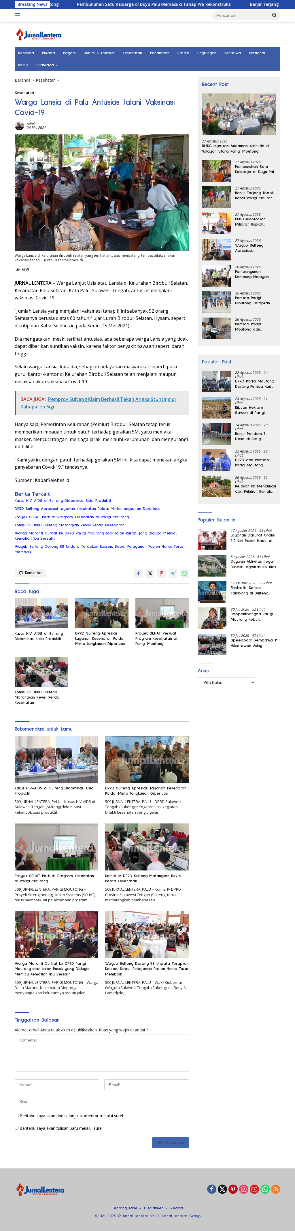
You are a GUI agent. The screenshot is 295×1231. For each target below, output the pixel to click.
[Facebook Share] (138, 573)
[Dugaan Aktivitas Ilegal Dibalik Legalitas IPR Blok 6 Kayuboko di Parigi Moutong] (212, 566)
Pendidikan (159, 53)
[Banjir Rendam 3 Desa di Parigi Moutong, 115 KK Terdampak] (216, 434)
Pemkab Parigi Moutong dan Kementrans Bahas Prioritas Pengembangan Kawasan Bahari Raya (252, 327)
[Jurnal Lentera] (39, 34)
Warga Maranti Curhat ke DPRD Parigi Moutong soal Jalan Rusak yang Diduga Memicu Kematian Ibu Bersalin (96, 536)
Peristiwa (232, 53)
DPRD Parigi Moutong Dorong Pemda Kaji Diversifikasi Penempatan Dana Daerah (254, 384)
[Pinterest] (233, 1190)
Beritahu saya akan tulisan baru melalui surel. (61, 1128)
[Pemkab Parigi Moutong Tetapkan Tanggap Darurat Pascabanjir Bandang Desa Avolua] (216, 302)
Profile (183, 53)
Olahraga (45, 65)
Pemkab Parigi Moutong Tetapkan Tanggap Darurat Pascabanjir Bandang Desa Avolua (255, 301)
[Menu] (18, 15)
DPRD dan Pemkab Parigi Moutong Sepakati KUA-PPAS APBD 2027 (253, 463)
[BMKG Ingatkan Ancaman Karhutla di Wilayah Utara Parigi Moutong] (239, 114)
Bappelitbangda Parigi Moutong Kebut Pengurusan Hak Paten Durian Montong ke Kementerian (252, 617)
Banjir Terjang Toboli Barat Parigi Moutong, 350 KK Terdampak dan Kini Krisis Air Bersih (255, 196)
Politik (23, 65)
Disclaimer (153, 1208)
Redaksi (177, 1208)
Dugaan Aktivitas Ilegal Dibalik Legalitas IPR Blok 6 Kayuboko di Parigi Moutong (255, 564)
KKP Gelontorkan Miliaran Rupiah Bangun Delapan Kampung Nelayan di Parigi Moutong (254, 222)
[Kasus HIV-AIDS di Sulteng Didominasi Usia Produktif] (41, 613)
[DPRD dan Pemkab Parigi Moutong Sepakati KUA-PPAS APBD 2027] (216, 460)
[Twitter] (222, 1190)
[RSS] (275, 1190)
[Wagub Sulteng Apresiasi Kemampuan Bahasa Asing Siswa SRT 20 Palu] (216, 249)
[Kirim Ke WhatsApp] (184, 573)
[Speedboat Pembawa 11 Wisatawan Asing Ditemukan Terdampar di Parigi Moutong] (212, 644)
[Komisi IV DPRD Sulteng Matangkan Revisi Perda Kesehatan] (41, 672)
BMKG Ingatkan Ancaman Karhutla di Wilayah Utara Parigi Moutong (236, 148)
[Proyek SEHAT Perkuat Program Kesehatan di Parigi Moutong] (162, 613)
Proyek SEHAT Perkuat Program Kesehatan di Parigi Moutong (72, 517)
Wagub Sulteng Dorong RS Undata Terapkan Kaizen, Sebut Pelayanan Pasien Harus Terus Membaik (99, 549)
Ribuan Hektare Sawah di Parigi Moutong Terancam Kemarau (253, 410)
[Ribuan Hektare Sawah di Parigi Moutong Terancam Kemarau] (216, 408)
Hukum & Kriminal (99, 53)
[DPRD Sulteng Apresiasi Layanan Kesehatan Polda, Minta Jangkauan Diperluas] (102, 613)
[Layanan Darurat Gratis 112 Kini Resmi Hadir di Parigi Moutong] (212, 539)
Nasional (257, 53)
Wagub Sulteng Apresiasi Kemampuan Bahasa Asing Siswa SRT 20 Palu (254, 248)
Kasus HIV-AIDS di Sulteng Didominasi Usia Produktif (63, 501)
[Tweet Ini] (150, 573)
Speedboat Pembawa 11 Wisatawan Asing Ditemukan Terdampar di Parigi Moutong (254, 643)
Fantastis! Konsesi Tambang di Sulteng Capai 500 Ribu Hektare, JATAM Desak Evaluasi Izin (255, 591)
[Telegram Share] (173, 573)
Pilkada (48, 53)
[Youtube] (254, 1190)
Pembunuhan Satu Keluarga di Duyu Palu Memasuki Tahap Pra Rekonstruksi (116, 4)
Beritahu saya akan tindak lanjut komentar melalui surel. (72, 1116)
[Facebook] (211, 1190)
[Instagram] (243, 1190)
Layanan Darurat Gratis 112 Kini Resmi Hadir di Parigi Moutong (253, 538)
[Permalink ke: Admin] (19, 125)
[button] (274, 15)
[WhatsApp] (265, 1190)
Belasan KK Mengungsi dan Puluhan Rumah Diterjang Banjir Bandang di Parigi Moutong (255, 489)
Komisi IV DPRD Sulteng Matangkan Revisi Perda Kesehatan (69, 525)
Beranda (26, 53)
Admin (32, 123)
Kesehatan (132, 53)
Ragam (69, 53)
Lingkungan (206, 53)
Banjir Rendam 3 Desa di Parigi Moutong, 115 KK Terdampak (250, 437)
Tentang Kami (124, 1208)
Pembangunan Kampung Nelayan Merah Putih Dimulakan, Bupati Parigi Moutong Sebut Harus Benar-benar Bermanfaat (255, 274)
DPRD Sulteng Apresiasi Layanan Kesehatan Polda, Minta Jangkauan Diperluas (87, 509)
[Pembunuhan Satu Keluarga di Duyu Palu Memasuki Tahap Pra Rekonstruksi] (216, 171)
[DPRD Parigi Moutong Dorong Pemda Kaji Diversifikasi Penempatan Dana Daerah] (216, 381)
